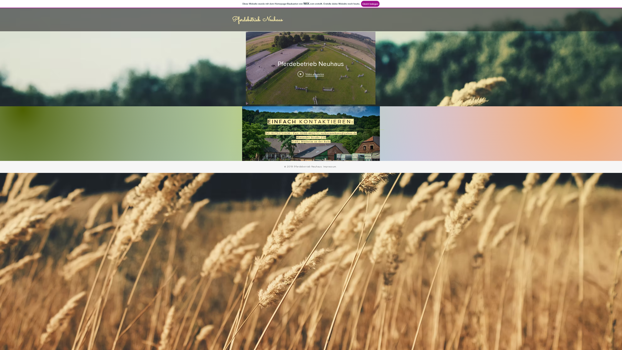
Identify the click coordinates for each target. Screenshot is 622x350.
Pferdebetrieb (246, 19)
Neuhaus (272, 19)
